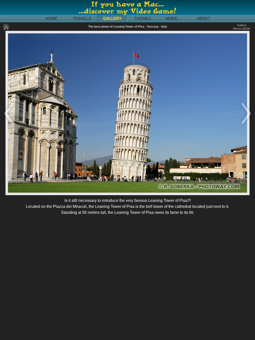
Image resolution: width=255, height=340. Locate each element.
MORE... (173, 18)
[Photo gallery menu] (6, 29)
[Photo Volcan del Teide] (9, 124)
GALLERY (112, 18)
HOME (52, 18)
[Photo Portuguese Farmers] (246, 124)
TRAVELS (82, 18)
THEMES (142, 18)
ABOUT (203, 18)
